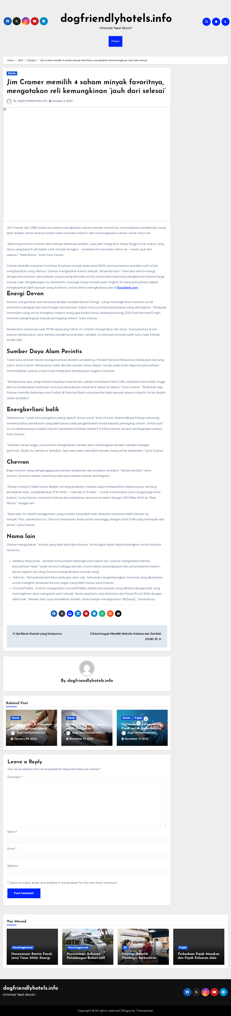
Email (12, 848)
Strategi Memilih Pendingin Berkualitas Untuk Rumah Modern (139, 958)
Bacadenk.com (127, 287)
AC (125, 947)
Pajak (138, 717)
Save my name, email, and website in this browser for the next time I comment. (64, 883)
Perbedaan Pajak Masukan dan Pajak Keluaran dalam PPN (198, 958)
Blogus (126, 1010)
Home (115, 41)
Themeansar (144, 1010)
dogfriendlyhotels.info (116, 19)
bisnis (12, 73)
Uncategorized (22, 947)
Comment (15, 777)
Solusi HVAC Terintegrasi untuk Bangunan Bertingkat (85, 728)
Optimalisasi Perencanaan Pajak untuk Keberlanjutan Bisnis (142, 728)
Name (12, 831)
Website (12, 866)
